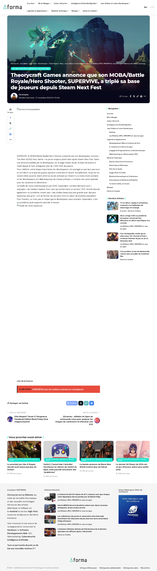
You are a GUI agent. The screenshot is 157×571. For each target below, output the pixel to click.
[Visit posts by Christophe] (14, 96)
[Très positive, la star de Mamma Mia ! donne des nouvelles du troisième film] (112, 254)
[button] (141, 7)
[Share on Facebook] (130, 96)
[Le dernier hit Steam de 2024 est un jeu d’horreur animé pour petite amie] (133, 451)
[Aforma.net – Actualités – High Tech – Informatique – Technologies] (78, 560)
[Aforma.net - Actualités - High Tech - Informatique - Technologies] (12, 7)
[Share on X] (134, 96)
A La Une (123, 211)
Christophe (24, 95)
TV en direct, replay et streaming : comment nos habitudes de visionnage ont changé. (134, 205)
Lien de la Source (25, 381)
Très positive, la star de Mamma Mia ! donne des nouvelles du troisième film (134, 253)
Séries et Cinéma (134, 211)
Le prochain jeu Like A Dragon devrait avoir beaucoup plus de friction (21, 467)
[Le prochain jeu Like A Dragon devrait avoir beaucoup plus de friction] (24, 451)
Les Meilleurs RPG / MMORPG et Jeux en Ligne (30, 68)
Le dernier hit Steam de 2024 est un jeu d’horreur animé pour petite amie (132, 467)
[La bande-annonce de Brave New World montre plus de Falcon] (97, 451)
